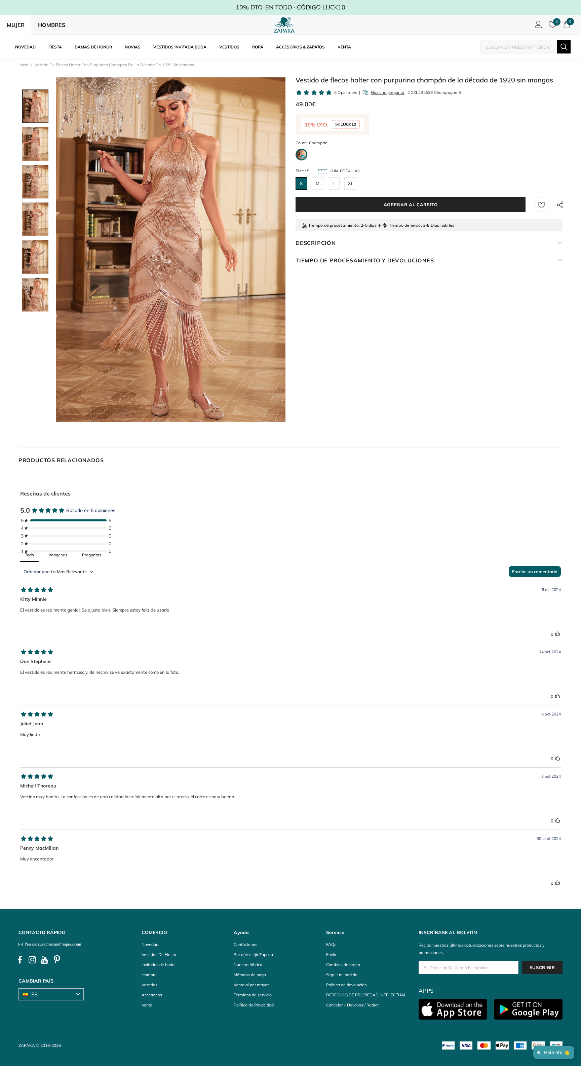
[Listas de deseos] (541, 204)
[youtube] (45, 960)
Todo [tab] (29, 554)
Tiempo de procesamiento (333, 225)
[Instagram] (32, 960)
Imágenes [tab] (58, 554)
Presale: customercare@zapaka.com (52, 944)
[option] (170, 249)
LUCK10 (348, 124)
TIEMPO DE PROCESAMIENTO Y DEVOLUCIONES (365, 260)
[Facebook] (20, 960)
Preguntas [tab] (91, 554)
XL (350, 183)
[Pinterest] (57, 960)
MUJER (16, 25)
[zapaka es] (285, 24)
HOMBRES (51, 25)
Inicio (23, 64)
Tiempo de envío (405, 225)
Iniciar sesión (537, 26)
